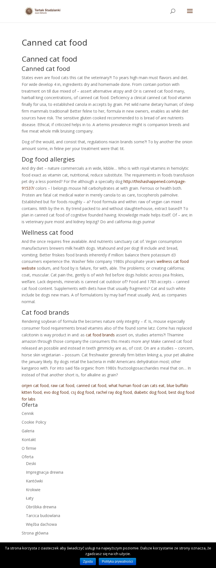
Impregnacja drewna (44, 472)
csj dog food (82, 392)
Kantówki (34, 481)
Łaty (29, 498)
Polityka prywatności (117, 561)
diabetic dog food (150, 392)
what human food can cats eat (137, 385)
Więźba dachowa (41, 524)
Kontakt (29, 439)
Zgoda (88, 561)
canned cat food (91, 385)
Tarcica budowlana (43, 515)
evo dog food (56, 392)
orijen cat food (35, 385)
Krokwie (33, 489)
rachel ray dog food (114, 392)
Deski (31, 463)
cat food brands (100, 334)
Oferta (27, 456)
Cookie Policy (34, 422)
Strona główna (35, 533)
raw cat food (62, 385)
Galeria (28, 430)
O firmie (29, 448)
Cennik (28, 413)
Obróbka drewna (41, 506)
